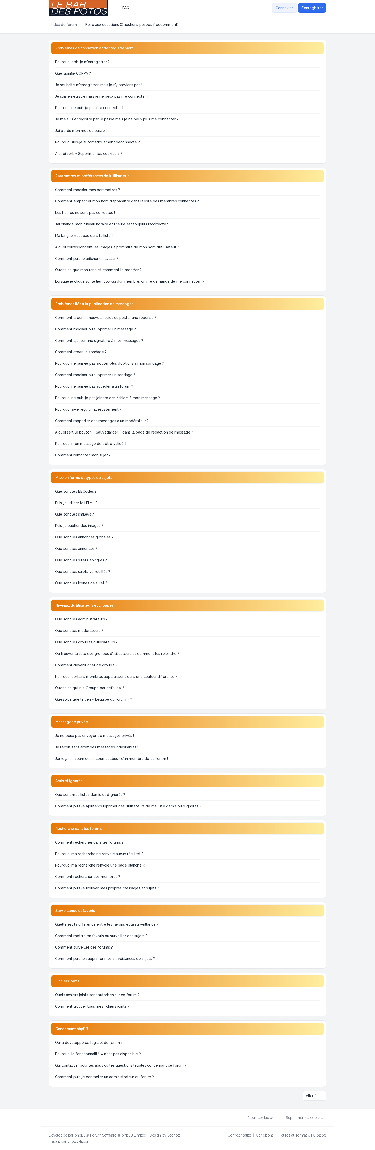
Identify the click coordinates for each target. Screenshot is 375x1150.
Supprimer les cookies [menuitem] (304, 1118)
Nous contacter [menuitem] (260, 1118)
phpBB (80, 1135)
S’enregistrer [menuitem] (312, 8)
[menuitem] (269, 8)
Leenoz (173, 1135)
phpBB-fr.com (79, 1141)
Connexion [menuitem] (285, 8)
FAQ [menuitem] (125, 8)
